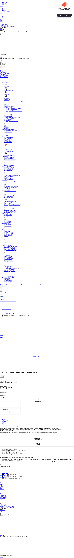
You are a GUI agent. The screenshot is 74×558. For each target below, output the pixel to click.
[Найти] (1, 65)
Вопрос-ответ (4, 17)
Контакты (4, 3)
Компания (2, 489)
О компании (4, 2)
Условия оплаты (3, 495)
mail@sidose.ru (2, 29)
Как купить (4, 421)
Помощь (1, 493)
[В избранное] (2, 375)
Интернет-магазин (3, 482)
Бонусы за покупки (5, 475)
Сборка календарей (5, 9)
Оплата (3, 422)
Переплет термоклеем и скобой (7, 8)
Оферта (1, 557)
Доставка (4, 423)
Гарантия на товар (5, 16)
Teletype (1, 502)
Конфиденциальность (4, 556)
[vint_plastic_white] (36, 356)
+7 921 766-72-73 (8, 25)
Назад (6, 310)
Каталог (1, 484)
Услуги (1, 486)
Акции (1, 485)
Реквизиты (4, 4)
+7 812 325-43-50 (3, 23)
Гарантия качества (5, 477)
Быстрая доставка (5, 473)
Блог (1, 488)
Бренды (1, 487)
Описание (4, 419)
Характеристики (5, 420)
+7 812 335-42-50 (7, 26)
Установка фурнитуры (6, 11)
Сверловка (4, 10)
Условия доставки (5, 15)
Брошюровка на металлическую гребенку (9, 7)
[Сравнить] (2, 377)
